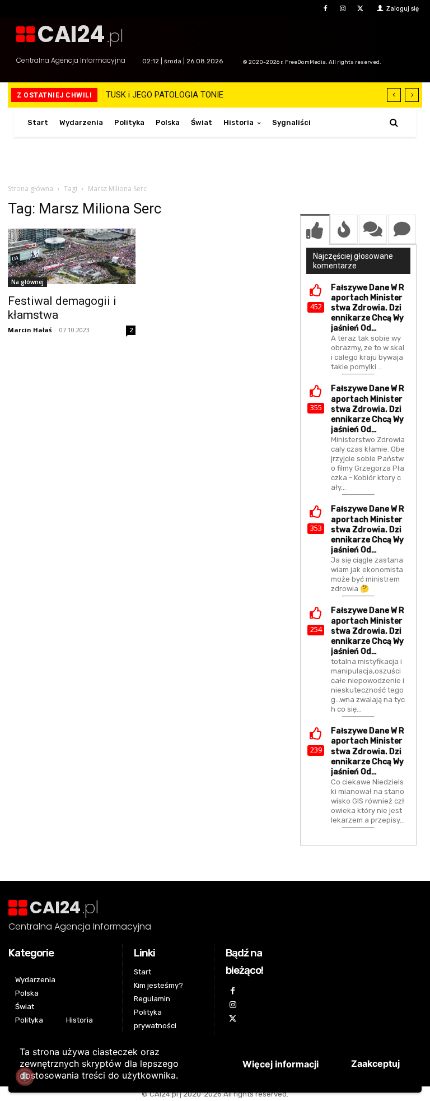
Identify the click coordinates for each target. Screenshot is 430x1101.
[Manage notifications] (25, 1076)
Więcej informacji (280, 1064)
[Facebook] (325, 8)
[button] (394, 122)
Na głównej (27, 282)
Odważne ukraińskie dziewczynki (173, 95)
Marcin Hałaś (30, 330)
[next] (412, 95)
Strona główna (30, 188)
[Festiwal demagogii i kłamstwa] (71, 258)
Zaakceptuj (375, 1063)
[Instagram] (343, 8)
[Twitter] (360, 8)
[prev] (394, 95)
